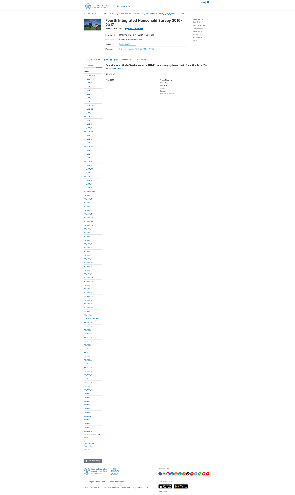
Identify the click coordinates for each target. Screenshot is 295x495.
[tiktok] (188, 474)
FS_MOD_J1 (88, 386)
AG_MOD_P (88, 285)
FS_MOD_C (88, 334)
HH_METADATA (89, 75)
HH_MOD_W (88, 184)
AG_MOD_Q (88, 289)
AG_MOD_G (88, 233)
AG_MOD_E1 (88, 214)
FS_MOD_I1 (87, 379)
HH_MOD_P (88, 154)
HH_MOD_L (88, 135)
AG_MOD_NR (88, 270)
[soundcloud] (184, 474)
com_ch (87, 450)
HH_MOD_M (88, 139)
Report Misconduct (140, 488)
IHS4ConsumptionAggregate (89, 443)
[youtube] (207, 474)
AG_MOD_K (88, 255)
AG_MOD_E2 (88, 218)
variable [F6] (179, 14)
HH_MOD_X (88, 188)
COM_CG (87, 420)
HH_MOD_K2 (88, 131)
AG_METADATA (89, 191)
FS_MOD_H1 (88, 367)
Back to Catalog (94, 461)
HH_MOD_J (88, 124)
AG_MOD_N (88, 266)
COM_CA (87, 394)
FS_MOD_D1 (88, 337)
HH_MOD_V (88, 180)
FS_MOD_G (88, 364)
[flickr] (164, 474)
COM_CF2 (87, 416)
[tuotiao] (192, 474)
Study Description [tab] (93, 60)
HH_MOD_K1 (88, 128)
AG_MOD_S (88, 300)
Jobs (86, 488)
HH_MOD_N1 (88, 143)
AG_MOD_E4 (88, 225)
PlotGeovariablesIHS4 (92, 319)
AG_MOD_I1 (88, 244)
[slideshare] (180, 474)
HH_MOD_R (88, 161)
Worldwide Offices (117, 482)
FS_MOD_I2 (88, 382)
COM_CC (87, 401)
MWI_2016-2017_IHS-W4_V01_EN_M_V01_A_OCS (157, 14)
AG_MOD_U (88, 311)
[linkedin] (172, 474)
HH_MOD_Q (88, 158)
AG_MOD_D (88, 210)
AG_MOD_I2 (88, 248)
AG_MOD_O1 (88, 277)
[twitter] (196, 474)
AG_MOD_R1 (88, 292)
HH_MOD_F (88, 98)
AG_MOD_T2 (88, 307)
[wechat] (200, 474)
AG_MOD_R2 (88, 296)
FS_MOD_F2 (88, 360)
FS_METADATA (89, 322)
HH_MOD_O (88, 150)
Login (202, 2)
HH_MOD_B (88, 83)
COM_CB (87, 397)
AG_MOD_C (88, 206)
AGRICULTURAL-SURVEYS (130, 14)
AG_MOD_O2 (88, 281)
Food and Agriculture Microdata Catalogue (104, 14)
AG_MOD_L (88, 259)
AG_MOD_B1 (88, 199)
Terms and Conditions (111, 488)
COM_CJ (87, 427)
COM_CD (87, 405)
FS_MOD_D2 (88, 341)
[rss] (176, 474)
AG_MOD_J (88, 251)
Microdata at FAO (124, 6)
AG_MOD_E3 (88, 221)
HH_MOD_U (88, 176)
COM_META (88, 431)
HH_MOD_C (88, 87)
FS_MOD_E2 (88, 352)
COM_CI (87, 423)
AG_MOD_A (88, 195)
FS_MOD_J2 (88, 390)
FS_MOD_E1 (88, 349)
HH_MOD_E (88, 94)
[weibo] (203, 474)
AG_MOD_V (88, 315)
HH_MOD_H (88, 113)
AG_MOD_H (88, 236)
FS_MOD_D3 (88, 345)
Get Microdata (135, 29)
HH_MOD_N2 (88, 146)
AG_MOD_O (88, 274)
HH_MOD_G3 (88, 109)
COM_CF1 (87, 412)
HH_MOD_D (88, 90)
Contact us (95, 488)
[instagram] (168, 474)
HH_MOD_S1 (88, 165)
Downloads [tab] (126, 60)
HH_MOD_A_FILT (90, 79)
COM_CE (87, 408)
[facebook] (160, 474)
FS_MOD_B (87, 330)
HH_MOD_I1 (88, 116)
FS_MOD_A (88, 326)
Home (86, 14)
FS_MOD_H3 (88, 375)
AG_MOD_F (88, 229)
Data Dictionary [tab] (111, 60)
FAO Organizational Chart (95, 482)
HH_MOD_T (88, 173)
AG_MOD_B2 (88, 203)
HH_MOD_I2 (88, 120)
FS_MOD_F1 (88, 356)
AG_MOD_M (88, 262)
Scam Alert (126, 488)
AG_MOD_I (87, 240)
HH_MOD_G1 (88, 102)
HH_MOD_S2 (88, 169)
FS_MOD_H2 (88, 371)
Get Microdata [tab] (142, 60)
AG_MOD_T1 (88, 304)
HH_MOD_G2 (88, 105)
